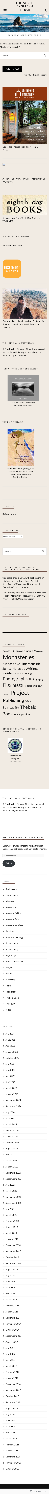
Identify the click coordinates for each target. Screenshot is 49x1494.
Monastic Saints (13, 919)
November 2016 (13, 1390)
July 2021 (10, 1209)
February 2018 (12, 1305)
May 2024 (10, 1118)
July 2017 (10, 1348)
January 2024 (12, 1136)
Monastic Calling (15, 664)
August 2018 (12, 1269)
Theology (19, 714)
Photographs (15, 678)
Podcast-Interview (33, 685)
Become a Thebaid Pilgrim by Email (23, 837)
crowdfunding (24, 651)
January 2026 (12, 1052)
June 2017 (10, 1354)
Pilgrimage (13, 684)
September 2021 (13, 1203)
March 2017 (11, 1366)
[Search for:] (24, 56)
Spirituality (11, 707)
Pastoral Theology (23, 673)
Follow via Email (12, 69)
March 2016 (11, 1438)
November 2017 (13, 1324)
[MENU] (5, 10)
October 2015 (12, 1469)
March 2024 (11, 1124)
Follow (9, 863)
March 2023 (11, 1160)
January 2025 (12, 1094)
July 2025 (10, 1064)
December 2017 (13, 1317)
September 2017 (13, 1336)
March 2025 (11, 1088)
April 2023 (10, 1154)
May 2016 (10, 1426)
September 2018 (13, 1263)
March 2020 (11, 1215)
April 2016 (10, 1432)
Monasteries (18, 657)
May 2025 (10, 1076)
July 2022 (10, 1184)
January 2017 (12, 1378)
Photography (36, 679)
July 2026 (10, 1033)
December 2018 (13, 1245)
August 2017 (12, 1342)
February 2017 (12, 1372)
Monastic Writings (25, 668)
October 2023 (12, 1142)
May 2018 (10, 1287)
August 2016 (12, 1408)
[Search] (42, 10)
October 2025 (12, 1058)
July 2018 (10, 1275)
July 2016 (10, 1414)
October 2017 (12, 1329)
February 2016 (12, 1444)
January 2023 (12, 1166)
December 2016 (13, 1384)
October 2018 (12, 1257)
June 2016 (10, 1420)
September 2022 (13, 1179)
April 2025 (10, 1082)
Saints (28, 701)
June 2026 (10, 1039)
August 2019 (12, 1227)
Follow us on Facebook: (16, 614)
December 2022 (13, 1172)
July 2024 (10, 1112)
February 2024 (12, 1130)
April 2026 (10, 1046)
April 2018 (10, 1293)
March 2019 (11, 1233)
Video (27, 714)
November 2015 (13, 1462)
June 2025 (10, 1070)
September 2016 (13, 1402)
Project (19, 692)
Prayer (6, 694)
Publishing (13, 700)
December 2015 (13, 1456)
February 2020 (12, 1221)
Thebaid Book (12, 997)
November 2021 (13, 1197)
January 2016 (12, 1450)
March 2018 (11, 1299)
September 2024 (13, 1106)
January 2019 (12, 1239)
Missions (38, 651)
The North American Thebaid (25, 6)
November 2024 (13, 1100)
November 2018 (13, 1251)
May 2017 (10, 1360)
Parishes (8, 673)
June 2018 (10, 1281)
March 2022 (11, 1191)
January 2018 (12, 1311)
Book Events (9, 651)
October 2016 (12, 1396)
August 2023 (12, 1148)
